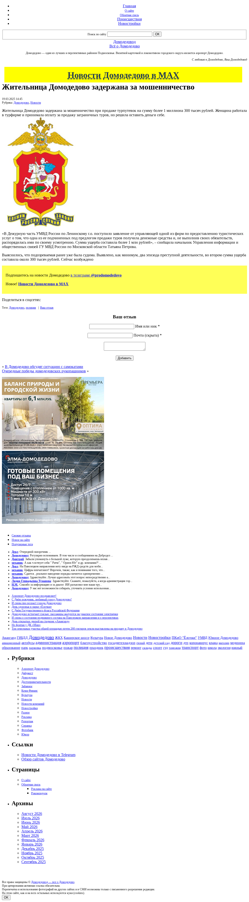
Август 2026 (31, 814)
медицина (237, 643)
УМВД (202, 638)
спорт (157, 647)
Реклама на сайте (41, 789)
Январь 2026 (31, 844)
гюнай (140, 643)
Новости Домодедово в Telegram (48, 755)
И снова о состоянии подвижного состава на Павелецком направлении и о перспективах (65, 617)
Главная (129, 6)
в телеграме (96, 275)
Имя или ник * (147, 326)
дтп (185, 643)
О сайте (129, 10)
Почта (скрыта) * (147, 335)
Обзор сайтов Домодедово (43, 759)
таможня (175, 648)
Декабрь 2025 (32, 849)
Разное (25, 712)
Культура (96, 638)
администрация (48, 643)
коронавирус (198, 643)
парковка (35, 648)
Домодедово (21, 102)
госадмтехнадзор (121, 643)
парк (24, 648)
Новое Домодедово (118, 638)
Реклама (26, 717)
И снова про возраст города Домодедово (37, 603)
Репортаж (27, 721)
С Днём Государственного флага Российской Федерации (46, 610)
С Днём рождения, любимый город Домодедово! (42, 599)
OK (6, 897)
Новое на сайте (21, 540)
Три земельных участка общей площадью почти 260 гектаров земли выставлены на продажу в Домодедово (77, 628)
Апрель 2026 (32, 831)
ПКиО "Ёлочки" (184, 638)
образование (11, 648)
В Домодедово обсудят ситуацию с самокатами (44, 367)
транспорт (190, 647)
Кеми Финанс (29, 690)
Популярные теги (22, 544)
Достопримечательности (36, 682)
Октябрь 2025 (32, 857)
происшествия (117, 647)
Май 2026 (29, 827)
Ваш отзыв (46, 307)
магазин (224, 643)
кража (213, 643)
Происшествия (129, 19)
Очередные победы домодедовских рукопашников (44, 371)
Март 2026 (30, 835)
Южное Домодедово (223, 638)
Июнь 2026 (30, 822)
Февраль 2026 (32, 840)
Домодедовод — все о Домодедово (52, 882)
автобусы (28, 643)
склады (147, 648)
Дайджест (27, 673)
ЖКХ (59, 638)
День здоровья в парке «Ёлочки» (32, 606)
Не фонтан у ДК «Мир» (26, 625)
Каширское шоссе (76, 638)
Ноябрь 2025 (31, 853)
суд (165, 648)
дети (149, 643)
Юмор (25, 734)
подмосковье (52, 648)
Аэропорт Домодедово (35, 668)
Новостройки (129, 23)
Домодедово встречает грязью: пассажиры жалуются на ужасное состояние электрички (65, 614)
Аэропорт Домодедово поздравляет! (34, 596)
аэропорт (70, 642)
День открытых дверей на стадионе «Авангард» (41, 621)
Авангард (9, 638)
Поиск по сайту (97, 34)
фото (203, 648)
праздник (96, 648)
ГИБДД (22, 638)
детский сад (161, 643)
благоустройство (93, 643)
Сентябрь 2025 (33, 862)
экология (224, 648)
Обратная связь (129, 15)
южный (236, 648)
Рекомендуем (39, 793)
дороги (176, 643)
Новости (35, 102)
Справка (26, 725)
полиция (31, 307)
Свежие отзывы (21, 535)
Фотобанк (27, 730)
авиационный (11, 643)
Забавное (26, 686)
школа (212, 648)
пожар (68, 648)
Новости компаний (32, 704)
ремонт (136, 648)
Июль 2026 (30, 818)
